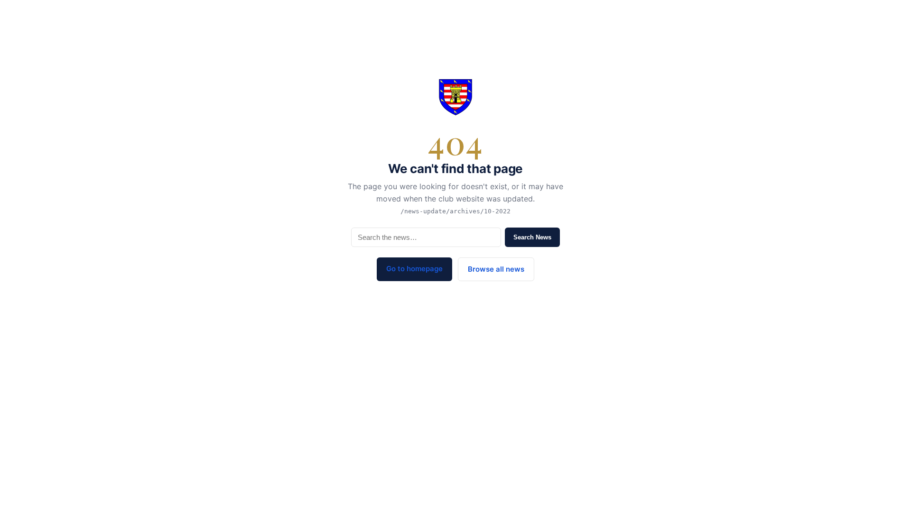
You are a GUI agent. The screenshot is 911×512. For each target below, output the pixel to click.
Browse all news (496, 269)
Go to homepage (414, 268)
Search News (532, 237)
